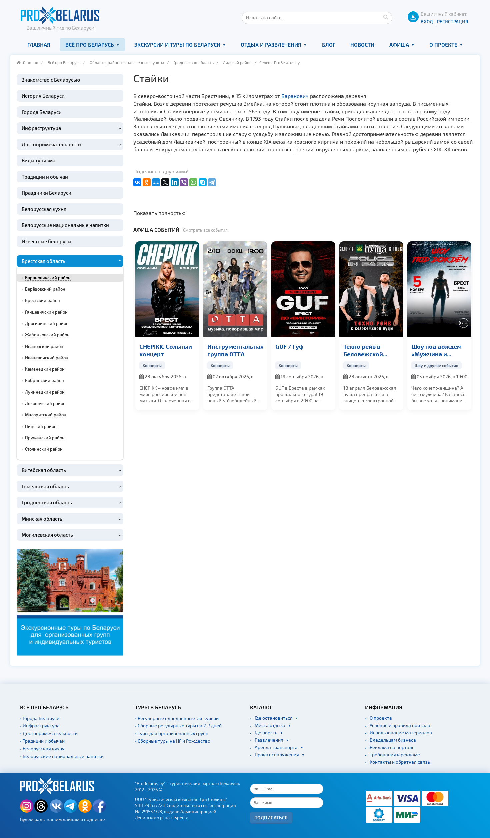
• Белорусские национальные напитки (62, 756)
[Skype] (203, 182)
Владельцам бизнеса (393, 740)
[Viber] (184, 182)
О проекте (443, 44)
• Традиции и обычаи (42, 741)
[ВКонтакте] (137, 182)
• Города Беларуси (39, 718)
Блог (328, 44)
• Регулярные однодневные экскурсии (177, 718)
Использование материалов (401, 732)
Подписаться (271, 817)
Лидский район (237, 62)
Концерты (152, 365)
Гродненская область (193, 62)
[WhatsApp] (193, 182)
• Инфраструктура (40, 725)
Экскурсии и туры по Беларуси (177, 44)
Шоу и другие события (436, 365)
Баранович (295, 96)
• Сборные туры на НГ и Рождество (172, 741)
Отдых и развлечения (271, 44)
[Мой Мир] (156, 182)
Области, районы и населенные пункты (127, 62)
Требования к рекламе (395, 754)
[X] (165, 182)
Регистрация (452, 21)
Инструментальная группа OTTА (235, 350)
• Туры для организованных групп (171, 733)
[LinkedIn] (175, 182)
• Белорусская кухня (42, 748)
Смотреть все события (205, 230)
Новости (362, 44)
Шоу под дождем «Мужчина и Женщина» (436, 350)
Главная (38, 44)
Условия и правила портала (400, 725)
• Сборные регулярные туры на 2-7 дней (178, 725)
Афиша (399, 44)
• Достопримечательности (49, 733)
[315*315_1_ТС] (70, 601)
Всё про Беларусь (89, 44)
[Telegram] (212, 182)
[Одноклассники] (147, 182)
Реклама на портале (392, 747)
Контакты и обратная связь (400, 762)
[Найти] (385, 17)
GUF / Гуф (289, 346)
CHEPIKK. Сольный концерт (165, 350)
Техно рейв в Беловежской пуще (363, 350)
